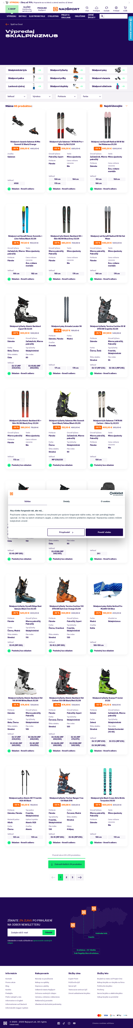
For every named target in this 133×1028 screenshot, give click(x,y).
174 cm (117, 273)
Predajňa (9, 993)
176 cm (76, 273)
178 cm (76, 368)
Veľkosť (11, 96)
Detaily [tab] (66, 501)
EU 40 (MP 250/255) (34, 744)
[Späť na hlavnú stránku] (66, 9)
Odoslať (48, 932)
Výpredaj (11, 16)
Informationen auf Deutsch (16, 1004)
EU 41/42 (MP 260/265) (34, 367)
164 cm (75, 179)
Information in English (14, 1000)
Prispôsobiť (64, 532)
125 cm (16, 837)
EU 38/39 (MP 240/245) (34, 738)
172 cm (16, 459)
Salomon (11, 157)
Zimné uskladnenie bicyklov (79, 993)
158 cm (57, 179)
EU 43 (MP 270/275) (75, 738)
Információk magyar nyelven (16, 1008)
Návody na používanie (44, 979)
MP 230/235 (57, 459)
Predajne (96, 11)
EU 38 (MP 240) (98, 745)
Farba (85, 96)
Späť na (16, 24)
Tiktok (64, 1023)
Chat (87, 11)
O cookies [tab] (105, 501)
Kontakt (106, 11)
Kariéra (8, 989)
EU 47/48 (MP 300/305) (57, 552)
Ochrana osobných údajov (45, 993)
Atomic (29, 829)
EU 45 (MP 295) (75, 837)
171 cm (57, 368)
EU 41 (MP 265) (16, 645)
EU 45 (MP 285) (16, 553)
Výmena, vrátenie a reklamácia (47, 997)
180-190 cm (99, 645)
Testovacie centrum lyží (77, 989)
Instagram (69, 1023)
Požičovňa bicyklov (104, 986)
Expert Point (73, 979)
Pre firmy (100, 989)
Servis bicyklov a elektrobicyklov (110, 993)
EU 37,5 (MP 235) (116, 741)
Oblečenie (80, 16)
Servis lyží (72, 986)
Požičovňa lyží (74, 982)
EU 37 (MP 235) (98, 368)
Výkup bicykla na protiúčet (107, 997)
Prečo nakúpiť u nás (13, 997)
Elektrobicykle (37, 16)
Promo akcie (10, 982)
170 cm (57, 183)
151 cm (99, 179)
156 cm (98, 459)
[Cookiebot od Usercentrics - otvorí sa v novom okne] (111, 494)
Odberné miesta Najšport (45, 989)
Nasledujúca (80, 877)
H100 (16, 183)
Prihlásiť (116, 11)
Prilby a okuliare (66, 16)
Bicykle (22, 16)
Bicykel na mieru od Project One (109, 979)
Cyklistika (53, 16)
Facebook (59, 1023)
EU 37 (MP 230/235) (16, 367)
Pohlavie (62, 96)
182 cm (34, 273)
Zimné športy (91, 16)
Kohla (92, 628)
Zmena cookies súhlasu (103, 1023)
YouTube (74, 1023)
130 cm (34, 837)
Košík (125, 11)
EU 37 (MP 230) (98, 741)
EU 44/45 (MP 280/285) (57, 744)
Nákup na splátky (42, 982)
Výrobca (36, 96)
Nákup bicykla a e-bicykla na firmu (111, 982)
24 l (98, 553)
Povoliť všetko (104, 532)
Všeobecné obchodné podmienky (48, 1004)
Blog (7, 986)
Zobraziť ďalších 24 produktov (68, 864)
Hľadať (102, 16)
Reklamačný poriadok (43, 1000)
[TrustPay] (125, 1015)
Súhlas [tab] (27, 501)
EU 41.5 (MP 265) (57, 645)
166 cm (98, 183)
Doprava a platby (42, 986)
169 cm (57, 273)
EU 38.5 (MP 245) (117, 368)
